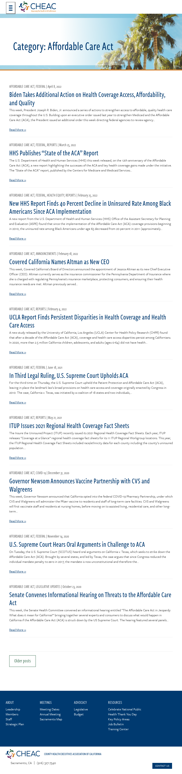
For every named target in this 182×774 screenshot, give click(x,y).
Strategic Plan (15, 724)
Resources (115, 702)
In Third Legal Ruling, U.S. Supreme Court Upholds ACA (68, 375)
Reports (52, 144)
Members (12, 714)
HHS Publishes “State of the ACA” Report (53, 153)
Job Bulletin (116, 724)
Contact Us (162, 766)
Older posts (22, 660)
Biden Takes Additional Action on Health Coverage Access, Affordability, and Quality (87, 98)
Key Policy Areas (118, 719)
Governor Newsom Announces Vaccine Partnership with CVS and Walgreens (79, 485)
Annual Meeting (50, 714)
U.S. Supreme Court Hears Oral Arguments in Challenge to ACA (77, 544)
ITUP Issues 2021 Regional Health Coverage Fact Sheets (69, 425)
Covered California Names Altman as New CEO (59, 262)
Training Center (118, 729)
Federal (41, 86)
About (10, 702)
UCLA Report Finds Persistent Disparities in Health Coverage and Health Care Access (87, 321)
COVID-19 (41, 472)
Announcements (46, 253)
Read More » (17, 129)
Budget (79, 714)
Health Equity (55, 195)
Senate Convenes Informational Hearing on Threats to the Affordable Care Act (90, 599)
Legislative (81, 709)
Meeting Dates (49, 709)
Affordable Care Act (21, 86)
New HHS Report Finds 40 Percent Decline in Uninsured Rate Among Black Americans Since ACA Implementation (90, 207)
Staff (9, 719)
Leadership (13, 709)
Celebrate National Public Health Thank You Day (124, 712)
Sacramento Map (51, 719)
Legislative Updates (48, 586)
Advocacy (80, 702)
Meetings (46, 702)
